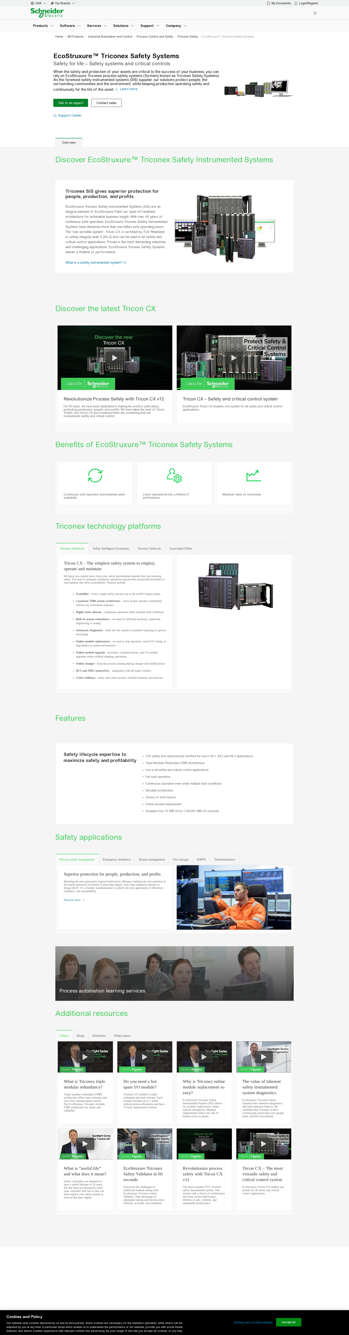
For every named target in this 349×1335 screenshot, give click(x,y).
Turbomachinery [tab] (224, 859)
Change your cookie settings (253, 1322)
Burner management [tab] (152, 859)
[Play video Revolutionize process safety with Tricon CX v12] (204, 1144)
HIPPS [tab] (201, 859)
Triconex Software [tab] (149, 548)
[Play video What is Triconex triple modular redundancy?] (85, 1057)
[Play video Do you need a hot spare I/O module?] (145, 1057)
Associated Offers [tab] (180, 548)
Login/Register (308, 3)
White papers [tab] (122, 1035)
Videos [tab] (64, 1035)
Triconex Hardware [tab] (72, 548)
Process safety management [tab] (77, 859)
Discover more (72, 900)
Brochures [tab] (99, 1035)
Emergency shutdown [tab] (117, 859)
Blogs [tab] (80, 1035)
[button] (124, 262)
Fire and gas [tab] (181, 859)
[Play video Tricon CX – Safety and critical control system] (234, 358)
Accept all (288, 1322)
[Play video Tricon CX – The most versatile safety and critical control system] (264, 1144)
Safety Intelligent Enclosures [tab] (111, 548)
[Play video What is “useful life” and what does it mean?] (85, 1144)
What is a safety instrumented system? (94, 262)
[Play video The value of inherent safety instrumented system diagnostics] (264, 1057)
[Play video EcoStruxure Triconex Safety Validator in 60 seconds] (145, 1144)
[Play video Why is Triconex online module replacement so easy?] (204, 1057)
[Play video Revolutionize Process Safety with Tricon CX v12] (115, 358)
